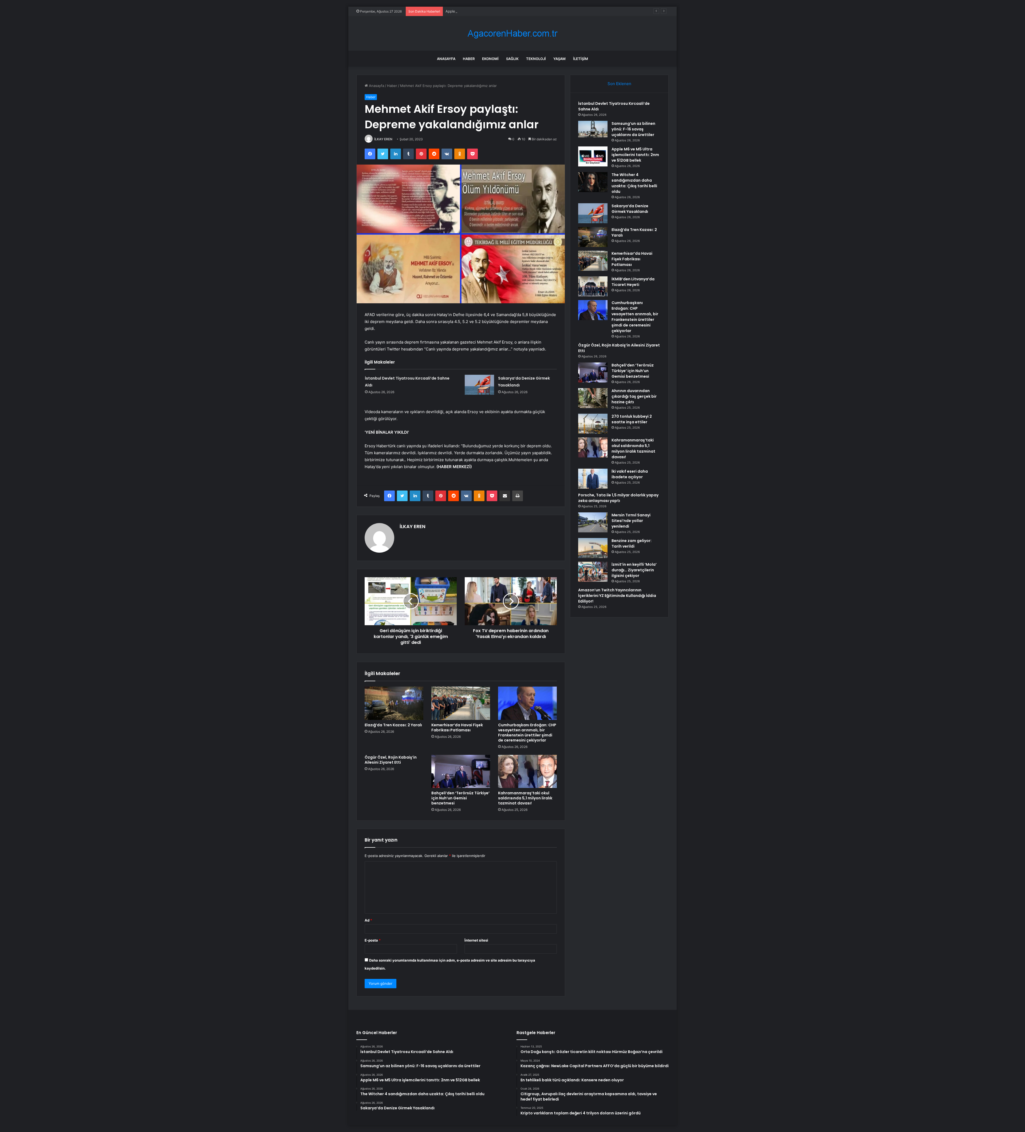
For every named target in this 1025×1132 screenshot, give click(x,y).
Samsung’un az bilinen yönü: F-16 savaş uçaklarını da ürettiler (633, 129)
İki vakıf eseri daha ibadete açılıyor (630, 474)
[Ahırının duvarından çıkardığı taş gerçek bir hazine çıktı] (593, 398)
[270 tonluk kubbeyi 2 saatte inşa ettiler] (593, 424)
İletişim (580, 59)
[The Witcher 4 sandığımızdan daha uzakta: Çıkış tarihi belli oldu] (593, 182)
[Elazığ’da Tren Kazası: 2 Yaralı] (394, 703)
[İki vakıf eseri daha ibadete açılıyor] (593, 479)
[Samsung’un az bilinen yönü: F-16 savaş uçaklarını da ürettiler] (593, 129)
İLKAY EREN (383, 139)
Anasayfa (446, 59)
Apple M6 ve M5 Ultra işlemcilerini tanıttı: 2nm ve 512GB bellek (498, 11)
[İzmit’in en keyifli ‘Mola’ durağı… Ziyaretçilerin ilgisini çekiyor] (593, 572)
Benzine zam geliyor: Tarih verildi (632, 543)
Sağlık (512, 59)
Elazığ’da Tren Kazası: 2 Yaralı (393, 725)
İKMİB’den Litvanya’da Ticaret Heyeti (633, 281)
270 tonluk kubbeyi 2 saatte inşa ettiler (632, 419)
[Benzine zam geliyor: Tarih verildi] (593, 548)
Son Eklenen (619, 83)
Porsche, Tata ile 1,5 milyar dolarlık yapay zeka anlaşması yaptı (618, 497)
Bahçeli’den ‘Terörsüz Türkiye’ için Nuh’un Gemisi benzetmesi (460, 798)
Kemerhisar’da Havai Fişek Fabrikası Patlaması (457, 727)
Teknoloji (536, 59)
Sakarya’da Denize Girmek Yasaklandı (630, 208)
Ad (368, 920)
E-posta (373, 940)
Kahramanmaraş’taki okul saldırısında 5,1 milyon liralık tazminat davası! (525, 798)
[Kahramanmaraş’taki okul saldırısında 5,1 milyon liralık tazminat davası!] (527, 771)
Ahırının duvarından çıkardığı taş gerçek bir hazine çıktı (634, 396)
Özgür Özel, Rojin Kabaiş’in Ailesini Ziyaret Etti (391, 760)
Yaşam (559, 59)
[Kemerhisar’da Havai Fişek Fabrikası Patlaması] (460, 703)
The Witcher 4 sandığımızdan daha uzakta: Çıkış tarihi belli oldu (634, 183)
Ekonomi (490, 59)
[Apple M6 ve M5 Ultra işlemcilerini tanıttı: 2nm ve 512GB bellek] (593, 156)
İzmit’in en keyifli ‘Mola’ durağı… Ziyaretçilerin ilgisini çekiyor (634, 570)
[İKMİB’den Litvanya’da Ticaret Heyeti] (593, 286)
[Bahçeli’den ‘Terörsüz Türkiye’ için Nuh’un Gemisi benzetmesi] (460, 771)
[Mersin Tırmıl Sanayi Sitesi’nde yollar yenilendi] (593, 522)
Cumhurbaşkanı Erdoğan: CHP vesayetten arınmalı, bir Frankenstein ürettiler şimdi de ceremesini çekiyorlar (527, 732)
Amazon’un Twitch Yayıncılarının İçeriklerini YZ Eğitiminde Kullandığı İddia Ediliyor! (617, 595)
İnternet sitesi (476, 940)
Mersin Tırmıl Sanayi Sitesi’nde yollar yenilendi (631, 520)
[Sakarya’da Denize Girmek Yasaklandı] (479, 385)
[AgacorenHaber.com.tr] (512, 33)
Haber (469, 59)
